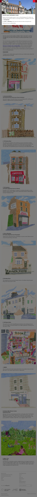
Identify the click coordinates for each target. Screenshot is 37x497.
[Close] (34, 1)
